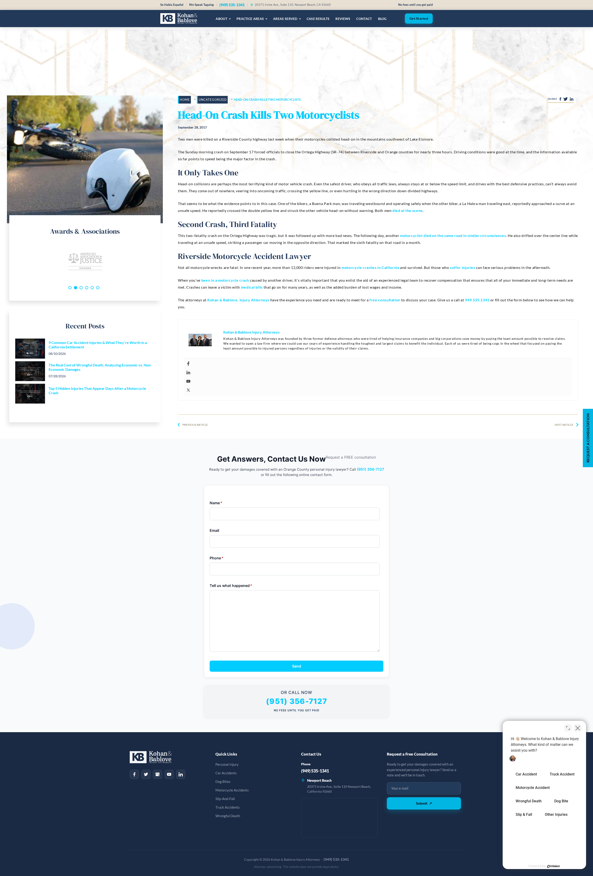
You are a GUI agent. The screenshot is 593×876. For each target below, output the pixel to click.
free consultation (384, 300)
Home (185, 99)
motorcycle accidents (232, 790)
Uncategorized (213, 99)
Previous (11, 261)
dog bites (222, 782)
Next (158, 261)
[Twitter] (379, 390)
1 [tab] (70, 287)
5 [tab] (92, 287)
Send (296, 666)
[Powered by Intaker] (554, 866)
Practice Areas (250, 19)
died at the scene (407, 210)
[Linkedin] (379, 372)
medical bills (252, 287)
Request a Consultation (588, 438)
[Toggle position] (568, 728)
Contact (364, 19)
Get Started (419, 18)
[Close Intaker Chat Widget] (577, 728)
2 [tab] (75, 287)
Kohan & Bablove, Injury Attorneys (238, 300)
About (221, 19)
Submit (424, 803)
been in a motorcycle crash (225, 280)
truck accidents (227, 807)
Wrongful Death (227, 816)
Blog (382, 19)
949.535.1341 (477, 300)
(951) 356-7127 (370, 469)
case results (318, 19)
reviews (342, 19)
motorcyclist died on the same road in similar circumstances (453, 235)
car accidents (226, 773)
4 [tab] (86, 287)
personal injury (227, 764)
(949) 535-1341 (232, 5)
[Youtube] (379, 381)
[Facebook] (379, 364)
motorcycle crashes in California (370, 267)
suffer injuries (462, 267)
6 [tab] (97, 287)
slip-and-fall (225, 799)
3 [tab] (81, 287)
